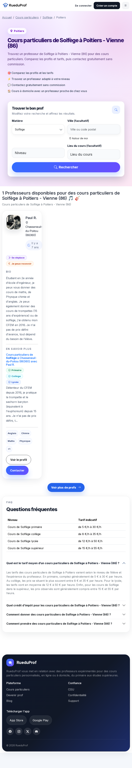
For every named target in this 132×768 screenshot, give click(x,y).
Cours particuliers (27, 17)
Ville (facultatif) (78, 121)
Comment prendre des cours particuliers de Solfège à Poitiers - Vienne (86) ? (59, 623)
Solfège (47, 17)
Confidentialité (77, 695)
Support (73, 701)
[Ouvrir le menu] (125, 5)
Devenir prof (14, 695)
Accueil (7, 17)
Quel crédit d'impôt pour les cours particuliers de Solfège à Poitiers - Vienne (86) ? (63, 605)
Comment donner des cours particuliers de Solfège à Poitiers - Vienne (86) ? (58, 614)
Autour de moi (79, 138)
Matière (17, 121)
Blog (9, 701)
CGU (71, 689)
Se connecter (83, 5)
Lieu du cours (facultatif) (84, 146)
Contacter (17, 470)
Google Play (40, 720)
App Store (16, 720)
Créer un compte (106, 5)
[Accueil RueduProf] (16, 5)
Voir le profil (18, 459)
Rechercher (68, 167)
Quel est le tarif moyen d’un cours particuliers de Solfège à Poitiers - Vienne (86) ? (62, 563)
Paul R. (31, 218)
